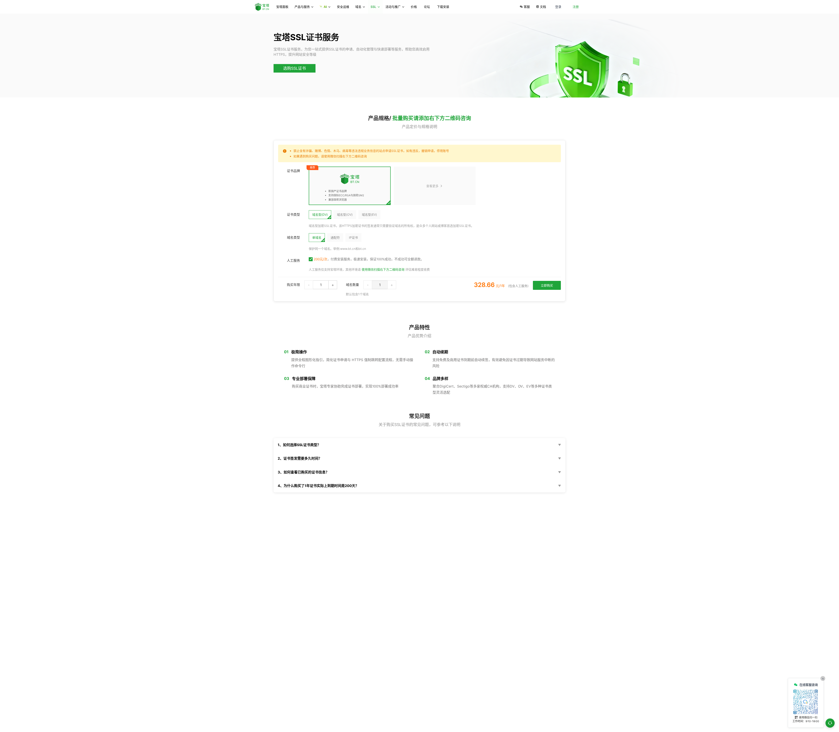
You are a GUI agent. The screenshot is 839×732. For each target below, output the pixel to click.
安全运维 (343, 7)
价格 (414, 7)
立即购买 (547, 285)
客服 (527, 7)
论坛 (427, 7)
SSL (373, 7)
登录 (558, 7)
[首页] (264, 7)
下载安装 (443, 7)
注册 (576, 7)
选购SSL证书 (294, 68)
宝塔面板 (282, 7)
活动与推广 (393, 7)
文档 (543, 7)
